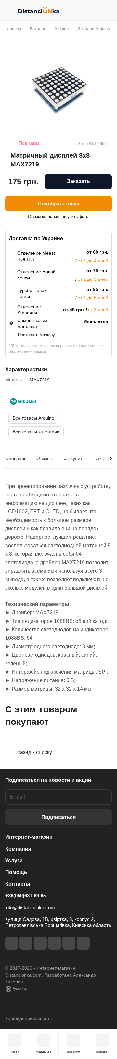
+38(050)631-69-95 (25, 895)
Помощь (16, 872)
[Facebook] (11, 943)
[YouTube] (54, 943)
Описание (16, 458)
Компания (18, 848)
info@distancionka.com (30, 907)
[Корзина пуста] (106, 10)
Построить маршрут (37, 334)
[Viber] (68, 943)
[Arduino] (23, 401)
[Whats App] (83, 943)
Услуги (14, 860)
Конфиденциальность (28, 1018)
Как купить (73, 458)
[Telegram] (40, 943)
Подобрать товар (58, 203)
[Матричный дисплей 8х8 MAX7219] (58, 91)
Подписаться (58, 817)
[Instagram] (26, 943)
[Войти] (94, 10)
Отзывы (44, 458)
